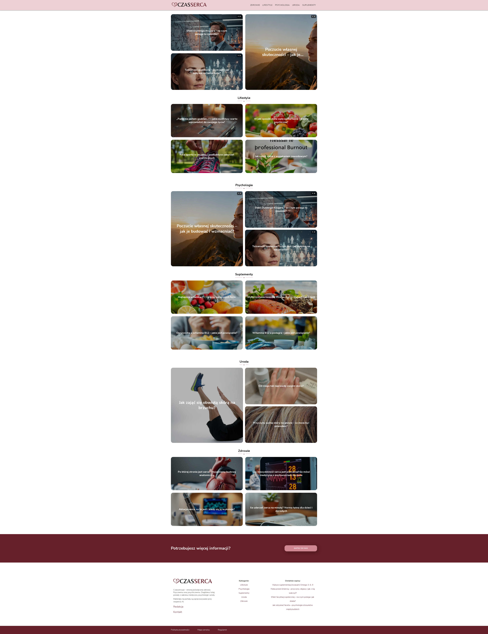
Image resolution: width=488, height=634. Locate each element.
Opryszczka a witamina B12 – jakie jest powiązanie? (206, 333)
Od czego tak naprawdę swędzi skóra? (281, 386)
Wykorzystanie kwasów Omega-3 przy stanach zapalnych (281, 297)
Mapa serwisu (203, 629)
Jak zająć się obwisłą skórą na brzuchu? (207, 405)
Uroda (296, 5)
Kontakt (177, 612)
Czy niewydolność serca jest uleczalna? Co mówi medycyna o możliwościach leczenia (281, 473)
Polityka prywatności (180, 629)
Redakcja (178, 606)
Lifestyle (267, 5)
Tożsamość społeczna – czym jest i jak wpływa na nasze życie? (207, 71)
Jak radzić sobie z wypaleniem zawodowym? (281, 156)
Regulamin (222, 629)
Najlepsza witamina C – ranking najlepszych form (207, 297)
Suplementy (309, 5)
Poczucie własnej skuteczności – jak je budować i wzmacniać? (281, 52)
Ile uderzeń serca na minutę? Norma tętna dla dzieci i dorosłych (281, 509)
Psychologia (282, 5)
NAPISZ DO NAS (301, 548)
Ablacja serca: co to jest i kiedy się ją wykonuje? (207, 509)
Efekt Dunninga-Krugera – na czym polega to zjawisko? (207, 32)
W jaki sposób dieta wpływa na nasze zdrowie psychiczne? (281, 120)
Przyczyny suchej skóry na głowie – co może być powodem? (281, 424)
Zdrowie (255, 5)
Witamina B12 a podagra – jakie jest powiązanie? (281, 333)
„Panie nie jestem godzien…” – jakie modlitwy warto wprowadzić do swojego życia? (206, 120)
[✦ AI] (295, 89)
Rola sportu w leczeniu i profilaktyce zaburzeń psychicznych (206, 156)
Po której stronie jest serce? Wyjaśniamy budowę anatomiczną (207, 473)
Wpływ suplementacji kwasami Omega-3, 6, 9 (292, 584)
